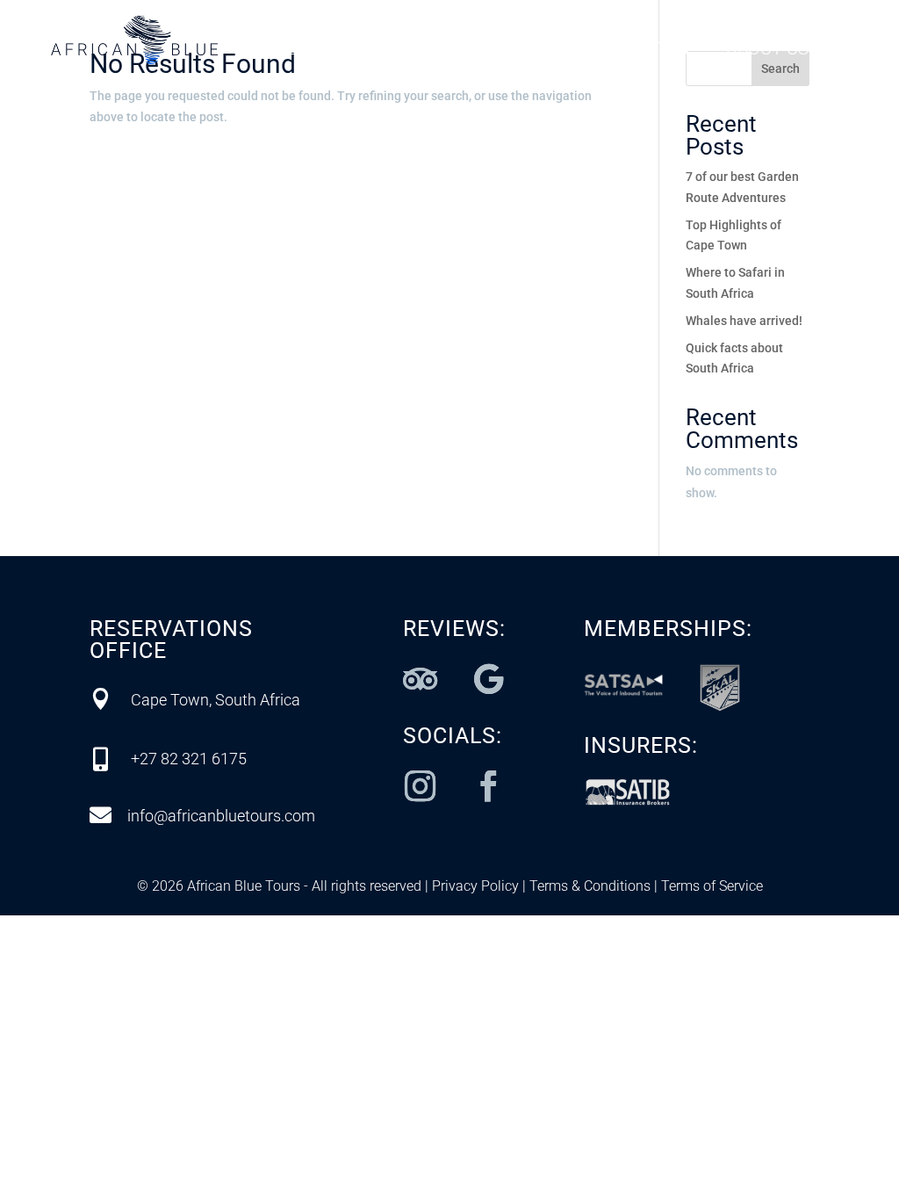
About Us (767, 50)
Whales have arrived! (744, 321)
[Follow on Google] (489, 679)
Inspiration (637, 50)
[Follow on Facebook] (489, 786)
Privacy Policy (475, 886)
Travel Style (490, 50)
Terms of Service (710, 886)
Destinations (334, 50)
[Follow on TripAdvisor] (420, 679)
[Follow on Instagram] (420, 786)
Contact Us (550, 77)
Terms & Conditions (588, 886)
